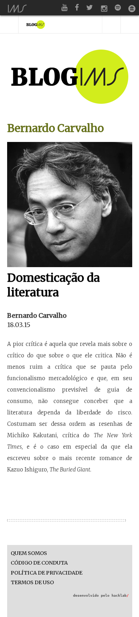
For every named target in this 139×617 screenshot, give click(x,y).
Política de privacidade (46, 573)
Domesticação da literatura (53, 285)
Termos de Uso (32, 583)
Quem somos (29, 553)
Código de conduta (39, 563)
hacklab (120, 595)
